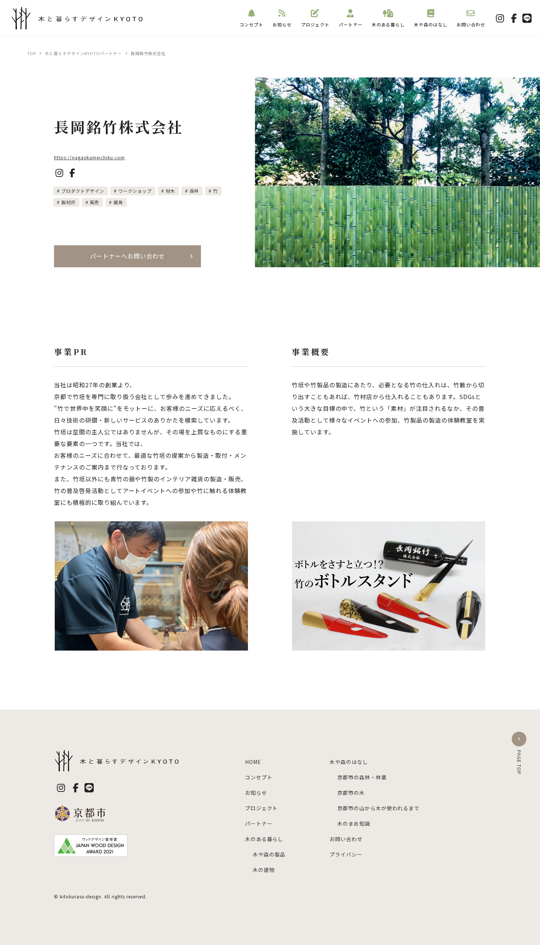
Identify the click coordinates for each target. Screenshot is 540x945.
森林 (194, 191)
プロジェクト (315, 24)
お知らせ (282, 24)
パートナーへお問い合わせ (127, 255)
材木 (170, 191)
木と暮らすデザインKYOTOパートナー (83, 53)
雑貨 (118, 202)
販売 (95, 202)
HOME (253, 761)
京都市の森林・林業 (361, 777)
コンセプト (251, 24)
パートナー (351, 24)
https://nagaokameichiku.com (89, 157)
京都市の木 (351, 792)
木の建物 (264, 869)
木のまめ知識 (353, 823)
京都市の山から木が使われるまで (378, 808)
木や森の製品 (269, 854)
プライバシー (346, 854)
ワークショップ (135, 191)
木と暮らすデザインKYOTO (45, 29)
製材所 (68, 202)
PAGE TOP (519, 762)
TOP (31, 53)
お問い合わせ (471, 24)
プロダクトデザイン (82, 191)
